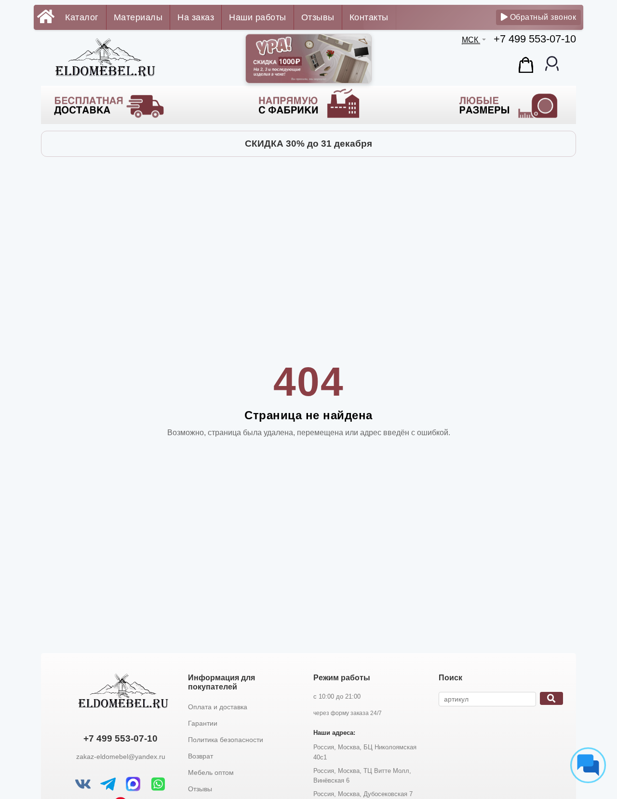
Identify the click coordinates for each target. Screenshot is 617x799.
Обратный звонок (542, 17)
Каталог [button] (82, 17)
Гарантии (202, 723)
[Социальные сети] (588, 765)
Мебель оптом (211, 772)
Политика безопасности (225, 740)
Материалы (138, 17)
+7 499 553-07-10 (535, 39)
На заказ (195, 17)
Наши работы (257, 17)
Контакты (369, 17)
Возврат (200, 756)
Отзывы (318, 17)
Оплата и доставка (217, 707)
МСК (471, 40)
